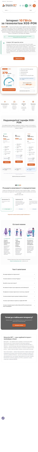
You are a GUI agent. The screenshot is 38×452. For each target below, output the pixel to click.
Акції (31, 10)
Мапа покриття (10, 1)
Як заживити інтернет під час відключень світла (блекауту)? (16, 287)
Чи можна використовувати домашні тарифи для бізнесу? (15, 296)
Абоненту (4, 1)
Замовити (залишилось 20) (9, 89)
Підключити (7, 162)
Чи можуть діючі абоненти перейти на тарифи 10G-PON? (15, 300)
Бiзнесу (6, 10)
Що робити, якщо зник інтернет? (10, 283)
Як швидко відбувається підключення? (11, 274)
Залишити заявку (19, 325)
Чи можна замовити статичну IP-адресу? (11, 278)
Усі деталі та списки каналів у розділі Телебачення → (19, 214)
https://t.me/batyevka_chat (15, 261)
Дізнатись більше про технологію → (19, 176)
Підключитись (19, 58)
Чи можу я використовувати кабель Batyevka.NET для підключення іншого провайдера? (17, 306)
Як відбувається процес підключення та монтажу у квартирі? (16, 291)
